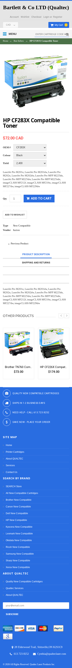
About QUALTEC (14, 458)
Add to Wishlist (15, 214)
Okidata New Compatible (19, 540)
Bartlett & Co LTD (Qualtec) (36, 7)
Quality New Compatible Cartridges (24, 581)
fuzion (16, 230)
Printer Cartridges (15, 452)
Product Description (36, 254)
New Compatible (22, 225)
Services (10, 465)
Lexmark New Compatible (19, 533)
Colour (7, 155)
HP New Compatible (16, 520)
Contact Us (11, 472)
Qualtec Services (14, 588)
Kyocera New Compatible (19, 527)
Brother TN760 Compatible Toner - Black (18, 367)
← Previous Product (18, 243)
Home (5, 41)
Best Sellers (19, 41)
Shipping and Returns (36, 262)
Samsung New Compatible (20, 553)
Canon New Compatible (18, 506)
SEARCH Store (14, 486)
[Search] (66, 34)
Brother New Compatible (18, 500)
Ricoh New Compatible (18, 547)
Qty (5, 198)
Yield (6, 163)
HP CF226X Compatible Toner (53, 367)
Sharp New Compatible (18, 560)
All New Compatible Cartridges (22, 493)
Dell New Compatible (17, 513)
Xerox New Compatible (18, 567)
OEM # (7, 147)
